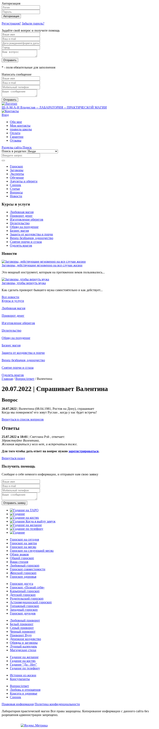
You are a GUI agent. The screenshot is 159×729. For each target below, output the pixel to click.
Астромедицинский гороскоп (31, 602)
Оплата (15, 133)
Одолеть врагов (21, 245)
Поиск (27, 147)
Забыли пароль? (33, 23)
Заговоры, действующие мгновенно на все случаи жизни (42, 265)
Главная (7, 378)
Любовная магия (22, 212)
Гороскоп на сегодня (24, 539)
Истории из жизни (23, 675)
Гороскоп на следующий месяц (32, 550)
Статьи (15, 188)
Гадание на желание (24, 657)
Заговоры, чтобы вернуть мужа (24, 283)
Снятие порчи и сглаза (26, 241)
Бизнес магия (19, 230)
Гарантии (16, 136)
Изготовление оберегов (26, 219)
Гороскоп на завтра (23, 543)
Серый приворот (22, 628)
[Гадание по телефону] (26, 529)
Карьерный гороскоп (25, 591)
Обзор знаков (19, 554)
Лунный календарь (23, 646)
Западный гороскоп (24, 609)
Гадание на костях (23, 661)
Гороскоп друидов (23, 613)
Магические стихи (23, 650)
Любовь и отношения (25, 689)
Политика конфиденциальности (57, 704)
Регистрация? (11, 23)
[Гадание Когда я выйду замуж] (32, 521)
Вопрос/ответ (24, 378)
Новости (16, 196)
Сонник (15, 185)
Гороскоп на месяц (23, 547)
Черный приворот (22, 631)
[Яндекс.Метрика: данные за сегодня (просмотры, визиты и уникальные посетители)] (34, 725)
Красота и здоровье (23, 693)
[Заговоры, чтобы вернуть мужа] (25, 279)
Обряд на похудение (24, 227)
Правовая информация (18, 704)
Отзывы (15, 140)
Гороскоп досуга (21, 583)
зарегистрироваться (84, 451)
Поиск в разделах (14, 151)
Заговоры (16, 170)
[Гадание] (17, 514)
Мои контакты (20, 125)
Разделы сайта (12, 147)
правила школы (21, 129)
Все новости (10, 297)
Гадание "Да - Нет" (23, 664)
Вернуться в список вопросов (23, 419)
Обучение (17, 177)
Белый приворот (21, 624)
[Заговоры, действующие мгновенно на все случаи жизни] (44, 261)
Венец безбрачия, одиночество (31, 238)
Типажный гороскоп (24, 606)
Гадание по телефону (25, 668)
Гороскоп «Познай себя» (27, 587)
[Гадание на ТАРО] (24, 510)
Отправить (10, 60)
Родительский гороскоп (26, 598)
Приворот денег (21, 215)
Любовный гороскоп (24, 565)
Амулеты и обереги (23, 181)
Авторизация (11, 16)
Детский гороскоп (23, 595)
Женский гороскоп (23, 573)
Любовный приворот (25, 620)
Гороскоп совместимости (27, 569)
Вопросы (16, 192)
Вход (5, 115)
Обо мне (16, 122)
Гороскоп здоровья (23, 576)
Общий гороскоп (22, 558)
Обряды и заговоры (24, 642)
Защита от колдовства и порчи (31, 234)
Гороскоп (16, 166)
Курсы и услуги (13, 300)
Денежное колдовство (25, 639)
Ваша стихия (19, 562)
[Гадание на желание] (26, 525)
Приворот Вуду (21, 635)
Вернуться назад (13, 458)
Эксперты (17, 174)
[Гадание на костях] (24, 517)
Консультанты (20, 679)
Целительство (20, 223)
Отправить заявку (14, 503)
